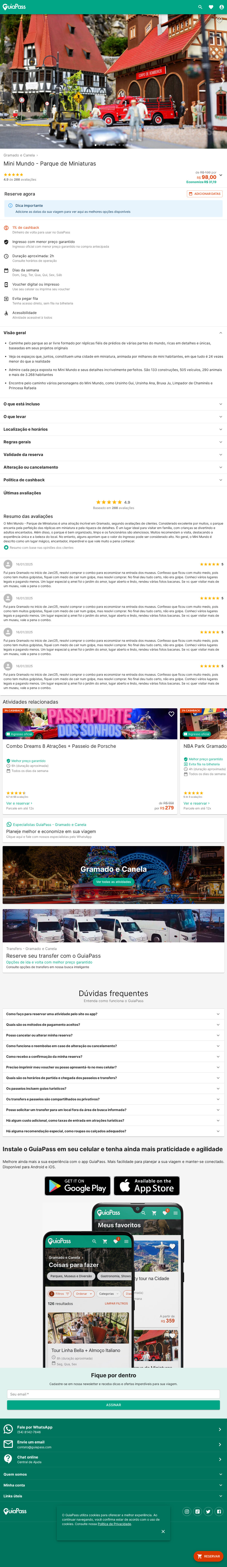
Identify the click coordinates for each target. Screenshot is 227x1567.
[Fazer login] (221, 7)
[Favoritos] (211, 7)
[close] (163, 1531)
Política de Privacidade (114, 1524)
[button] (113, 333)
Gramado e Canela (19, 155)
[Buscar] (200, 7)
